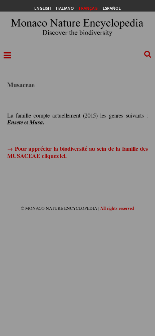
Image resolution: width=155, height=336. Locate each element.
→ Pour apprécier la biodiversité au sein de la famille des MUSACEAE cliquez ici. (77, 151)
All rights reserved (117, 208)
